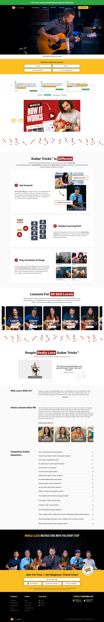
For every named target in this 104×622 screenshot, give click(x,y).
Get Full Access (83, 7)
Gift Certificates (14, 605)
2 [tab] (51, 381)
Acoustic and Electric (38, 70)
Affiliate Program (14, 602)
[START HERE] (19, 234)
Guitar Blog (13, 600)
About (26, 600)
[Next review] (93, 85)
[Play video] (52, 116)
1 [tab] (49, 381)
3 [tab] (53, 381)
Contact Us (27, 610)
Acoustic (38, 66)
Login (74, 7)
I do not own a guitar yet (66, 70)
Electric (66, 66)
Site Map (13, 608)
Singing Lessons (14, 610)
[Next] (99, 318)
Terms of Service (70, 588)
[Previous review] (11, 85)
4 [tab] (54, 381)
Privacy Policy (37, 589)
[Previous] (4, 318)
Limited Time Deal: (52, 2)
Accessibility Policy (29, 608)
